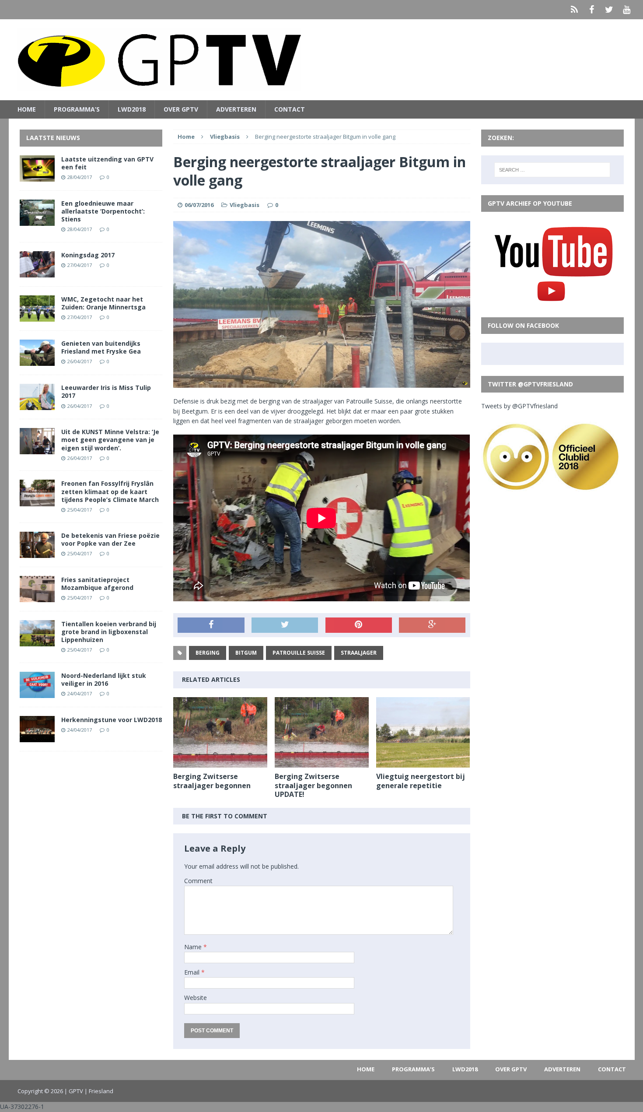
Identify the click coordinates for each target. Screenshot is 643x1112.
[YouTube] (627, 9)
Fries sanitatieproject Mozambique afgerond (97, 583)
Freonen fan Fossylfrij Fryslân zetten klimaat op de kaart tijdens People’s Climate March (110, 491)
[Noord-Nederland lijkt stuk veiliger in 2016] (37, 693)
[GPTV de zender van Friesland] (322, 59)
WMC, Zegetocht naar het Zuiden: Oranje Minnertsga (103, 303)
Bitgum (246, 652)
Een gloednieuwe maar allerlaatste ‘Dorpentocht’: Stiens (103, 211)
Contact (289, 109)
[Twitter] (609, 9)
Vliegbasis (244, 205)
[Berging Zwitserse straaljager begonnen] (220, 762)
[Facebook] (592, 9)
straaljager (359, 652)
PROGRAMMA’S (77, 109)
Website (195, 997)
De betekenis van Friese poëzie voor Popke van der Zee (110, 539)
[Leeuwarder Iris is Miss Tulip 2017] (37, 405)
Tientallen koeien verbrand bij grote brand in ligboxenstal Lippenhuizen (108, 632)
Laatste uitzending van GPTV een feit (107, 163)
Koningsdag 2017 (88, 255)
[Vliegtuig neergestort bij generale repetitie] (423, 762)
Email (192, 972)
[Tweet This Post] (285, 625)
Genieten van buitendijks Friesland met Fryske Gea (101, 347)
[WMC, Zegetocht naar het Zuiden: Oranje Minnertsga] (37, 316)
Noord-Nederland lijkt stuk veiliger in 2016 (103, 679)
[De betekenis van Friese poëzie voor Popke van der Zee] (37, 552)
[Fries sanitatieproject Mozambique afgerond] (37, 597)
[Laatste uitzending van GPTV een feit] (37, 176)
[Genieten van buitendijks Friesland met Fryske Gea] (37, 361)
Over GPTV (181, 109)
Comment (198, 881)
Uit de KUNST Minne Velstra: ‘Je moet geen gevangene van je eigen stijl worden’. (110, 440)
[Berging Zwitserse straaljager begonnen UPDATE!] (322, 762)
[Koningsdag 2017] (37, 272)
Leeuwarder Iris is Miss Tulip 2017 (106, 391)
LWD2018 (132, 109)
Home (26, 109)
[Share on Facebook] (211, 625)
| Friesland (98, 1091)
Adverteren (236, 109)
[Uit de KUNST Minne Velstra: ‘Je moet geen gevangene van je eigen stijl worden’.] (37, 449)
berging (208, 652)
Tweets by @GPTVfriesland (519, 406)
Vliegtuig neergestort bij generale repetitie (420, 781)
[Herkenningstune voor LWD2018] (37, 737)
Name (193, 947)
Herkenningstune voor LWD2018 (111, 720)
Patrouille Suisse (299, 652)
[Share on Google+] (432, 625)
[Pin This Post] (358, 625)
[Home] (574, 9)
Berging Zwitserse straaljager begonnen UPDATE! (313, 786)
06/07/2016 (199, 205)
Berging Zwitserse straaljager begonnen (212, 781)
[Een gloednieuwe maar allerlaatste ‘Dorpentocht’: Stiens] (37, 220)
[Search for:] (552, 169)
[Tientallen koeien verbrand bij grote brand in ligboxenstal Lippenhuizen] (37, 641)
